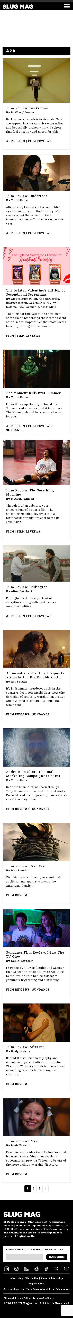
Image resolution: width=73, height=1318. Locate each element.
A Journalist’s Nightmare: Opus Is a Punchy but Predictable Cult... (35, 675)
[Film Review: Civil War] (36, 842)
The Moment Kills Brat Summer (33, 393)
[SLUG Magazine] (18, 6)
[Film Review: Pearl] (36, 1117)
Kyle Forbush (27, 307)
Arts (10, 141)
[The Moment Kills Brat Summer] (36, 369)
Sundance (14, 430)
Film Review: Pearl (22, 1141)
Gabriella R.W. (39, 303)
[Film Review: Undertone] (36, 173)
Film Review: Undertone (27, 196)
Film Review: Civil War (26, 866)
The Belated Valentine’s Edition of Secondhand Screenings (35, 293)
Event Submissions (59, 1289)
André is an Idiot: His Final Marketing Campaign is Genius (33, 774)
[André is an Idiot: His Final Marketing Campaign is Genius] (36, 747)
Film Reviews (39, 141)
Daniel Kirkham (22, 961)
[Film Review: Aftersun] (36, 1023)
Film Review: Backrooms (27, 108)
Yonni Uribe (19, 200)
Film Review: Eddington (27, 587)
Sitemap (8, 1298)
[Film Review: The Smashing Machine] (36, 462)
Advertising (16, 1278)
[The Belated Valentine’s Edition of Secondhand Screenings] (36, 266)
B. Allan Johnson (22, 112)
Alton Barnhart (21, 591)
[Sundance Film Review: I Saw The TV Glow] (36, 928)
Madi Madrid (47, 307)
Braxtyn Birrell (16, 303)
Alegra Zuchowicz (24, 299)
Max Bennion (20, 870)
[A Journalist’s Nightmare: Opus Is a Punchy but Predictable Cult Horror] (36, 649)
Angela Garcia (49, 299)
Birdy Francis (20, 1051)
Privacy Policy (22, 1298)
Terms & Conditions (43, 1298)
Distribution (32, 1278)
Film (21, 141)
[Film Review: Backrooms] (36, 80)
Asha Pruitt (19, 681)
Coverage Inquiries (13, 1289)
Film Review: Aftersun (25, 1047)
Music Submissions (36, 1289)
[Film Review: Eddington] (36, 563)
